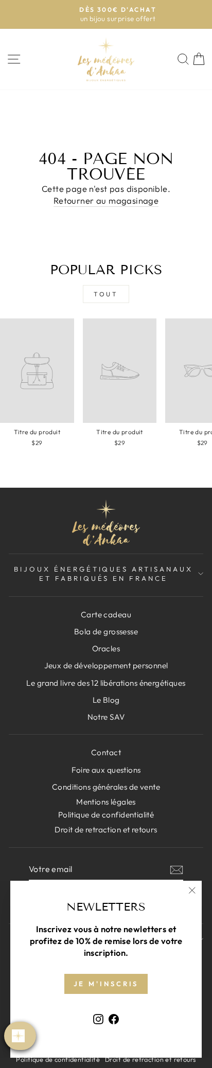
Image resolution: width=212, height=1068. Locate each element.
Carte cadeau (106, 614)
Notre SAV (106, 717)
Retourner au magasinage (106, 200)
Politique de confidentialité (58, 1059)
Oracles (106, 648)
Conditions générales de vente (106, 787)
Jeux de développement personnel (106, 665)
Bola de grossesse (106, 631)
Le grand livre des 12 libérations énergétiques (105, 683)
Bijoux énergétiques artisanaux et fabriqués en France (103, 574)
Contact (106, 752)
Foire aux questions (106, 770)
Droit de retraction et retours (106, 829)
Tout (106, 294)
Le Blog (106, 700)
